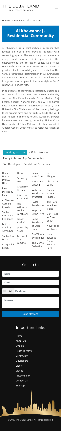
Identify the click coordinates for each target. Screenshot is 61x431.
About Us (21, 340)
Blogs (19, 365)
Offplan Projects (38, 152)
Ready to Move (12, 158)
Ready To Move (24, 350)
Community (22, 355)
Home (5, 20)
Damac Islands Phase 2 (51, 193)
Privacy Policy (23, 375)
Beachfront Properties (37, 164)
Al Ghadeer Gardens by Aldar (8, 204)
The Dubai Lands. (24, 419)
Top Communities (33, 158)
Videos (19, 370)
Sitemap (20, 385)
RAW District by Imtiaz (7, 192)
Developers (22, 360)
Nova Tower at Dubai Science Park (51, 241)
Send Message (30, 313)
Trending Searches (15, 152)
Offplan (20, 345)
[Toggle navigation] (56, 8)
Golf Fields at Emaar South (52, 217)
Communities (18, 20)
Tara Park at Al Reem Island (52, 205)
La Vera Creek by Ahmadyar (7, 227)
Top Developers (12, 164)
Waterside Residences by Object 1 (38, 193)
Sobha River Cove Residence (7, 216)
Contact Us (22, 380)
